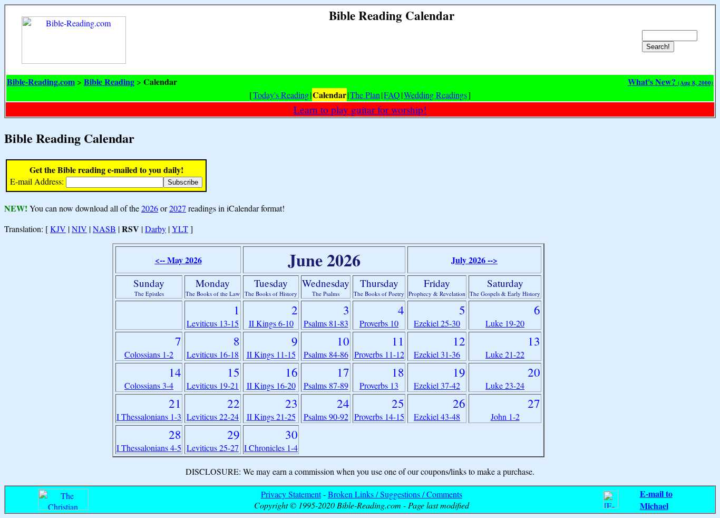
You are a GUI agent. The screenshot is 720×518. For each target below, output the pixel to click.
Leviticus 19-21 (213, 385)
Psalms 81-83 (326, 323)
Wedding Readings (435, 94)
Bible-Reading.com (41, 81)
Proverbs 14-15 (379, 416)
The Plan (365, 94)
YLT (180, 228)
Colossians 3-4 (148, 385)
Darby (155, 228)
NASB (104, 228)
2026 (149, 208)
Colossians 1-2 (148, 354)
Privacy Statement (291, 494)
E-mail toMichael (656, 499)
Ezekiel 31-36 (437, 354)
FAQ (392, 94)
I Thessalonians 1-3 (148, 416)
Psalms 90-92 (326, 416)
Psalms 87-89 (326, 385)
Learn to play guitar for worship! (360, 109)
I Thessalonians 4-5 (148, 447)
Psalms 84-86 (326, 354)
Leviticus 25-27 (213, 447)
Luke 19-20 (504, 323)
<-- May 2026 (178, 260)
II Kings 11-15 (271, 354)
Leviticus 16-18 (213, 354)
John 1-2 (505, 416)
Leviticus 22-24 (213, 416)
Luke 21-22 (504, 354)
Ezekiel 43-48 (437, 416)
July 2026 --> (474, 260)
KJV (58, 228)
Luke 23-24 (504, 385)
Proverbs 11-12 (379, 354)
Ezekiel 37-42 (437, 385)
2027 (177, 208)
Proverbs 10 (378, 323)
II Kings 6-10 (271, 323)
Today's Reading (281, 94)
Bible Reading (109, 81)
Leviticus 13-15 (213, 323)
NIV (79, 228)
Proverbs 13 (378, 385)
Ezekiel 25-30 (437, 323)
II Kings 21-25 (271, 416)
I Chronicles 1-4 (271, 447)
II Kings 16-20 (271, 385)
